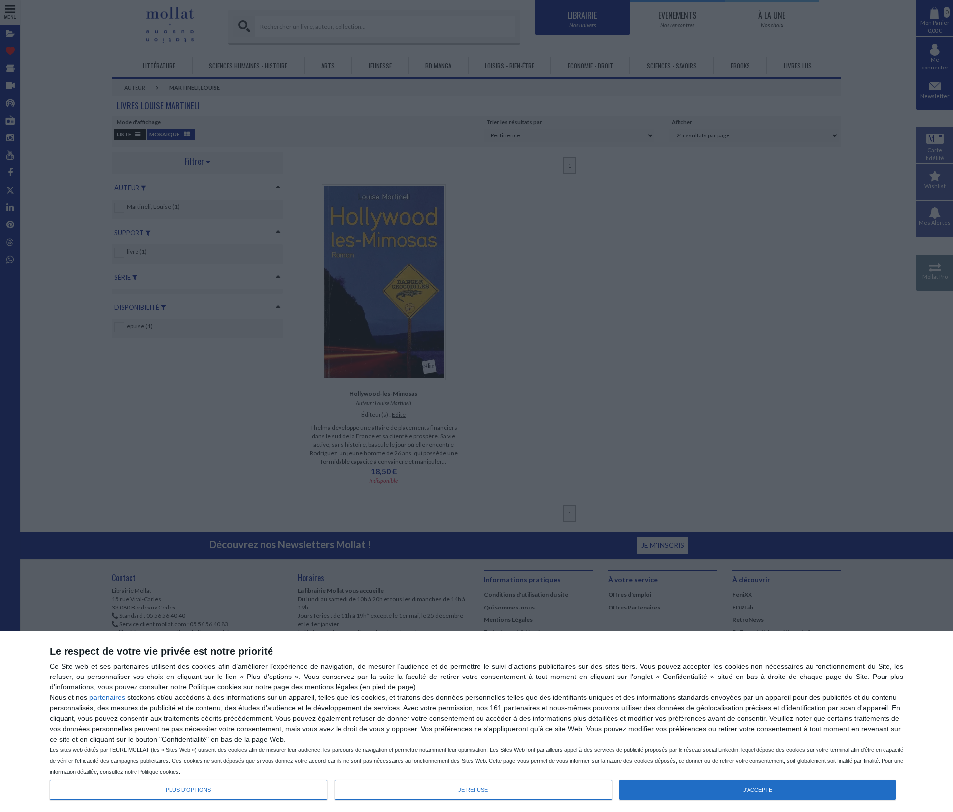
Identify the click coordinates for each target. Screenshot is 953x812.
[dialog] (476, 721)
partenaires (107, 697)
